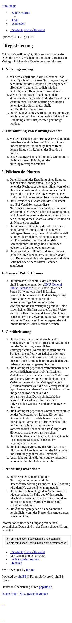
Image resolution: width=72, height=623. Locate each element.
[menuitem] (14, 20)
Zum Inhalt (9, 6)
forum (30, 569)
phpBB (22, 576)
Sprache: (7, 37)
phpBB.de (45, 587)
